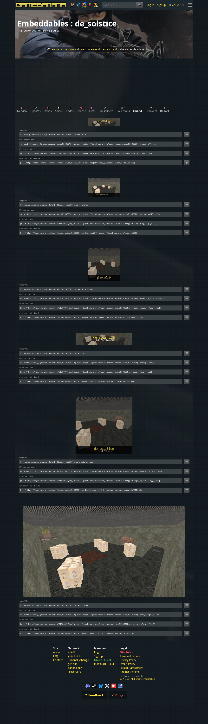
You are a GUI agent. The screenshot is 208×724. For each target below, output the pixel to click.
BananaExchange (78, 660)
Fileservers (74, 671)
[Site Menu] (189, 5)
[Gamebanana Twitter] (107, 685)
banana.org (75, 668)
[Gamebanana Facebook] (120, 685)
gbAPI (71, 652)
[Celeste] (90, 5)
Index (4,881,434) (104, 664)
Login (97, 652)
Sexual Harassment (131, 668)
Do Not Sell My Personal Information (137, 678)
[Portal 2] (78, 5)
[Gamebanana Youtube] (113, 685)
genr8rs (73, 664)
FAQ (55, 656)
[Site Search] (139, 5)
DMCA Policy (127, 664)
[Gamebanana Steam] (94, 685)
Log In (150, 5)
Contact (58, 660)
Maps (94, 49)
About (57, 652)
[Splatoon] (84, 5)
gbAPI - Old (74, 656)
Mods (83, 49)
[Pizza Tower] (72, 5)
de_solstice (108, 49)
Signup (161, 5)
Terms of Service (130, 656)
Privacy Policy (128, 660)
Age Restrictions (130, 671)
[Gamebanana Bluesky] (100, 685)
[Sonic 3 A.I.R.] (96, 5)
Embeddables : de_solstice (131, 49)
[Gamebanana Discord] (87, 685)
